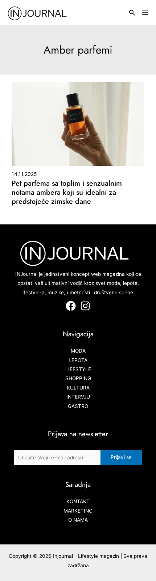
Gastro (78, 406)
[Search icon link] (132, 13)
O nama (78, 520)
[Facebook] (71, 306)
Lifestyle (78, 369)
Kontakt (78, 501)
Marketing (78, 511)
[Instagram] (85, 306)
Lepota (78, 360)
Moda (78, 351)
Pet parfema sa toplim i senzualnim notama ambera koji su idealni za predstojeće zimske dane (67, 192)
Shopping (78, 378)
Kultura (78, 388)
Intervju (78, 397)
